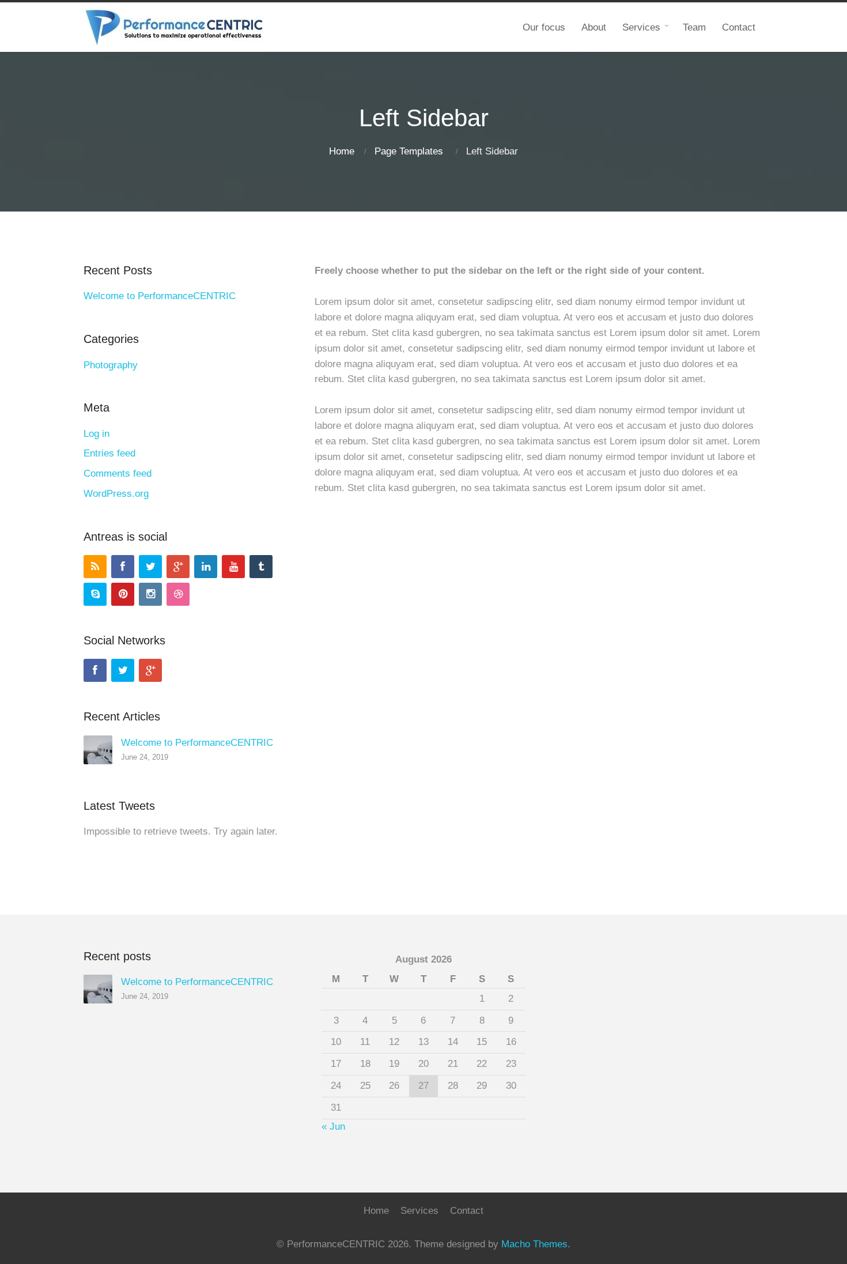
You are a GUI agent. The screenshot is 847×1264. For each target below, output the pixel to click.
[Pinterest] (122, 594)
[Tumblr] (261, 566)
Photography (111, 365)
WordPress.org (116, 493)
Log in (96, 433)
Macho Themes (534, 1244)
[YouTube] (233, 566)
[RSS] (95, 566)
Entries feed (109, 453)
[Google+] (178, 566)
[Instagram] (150, 594)
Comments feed (118, 473)
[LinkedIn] (205, 566)
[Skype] (95, 594)
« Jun (333, 1126)
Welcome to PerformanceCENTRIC (160, 295)
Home (341, 151)
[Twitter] (150, 566)
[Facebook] (122, 566)
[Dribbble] (178, 594)
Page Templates (409, 151)
